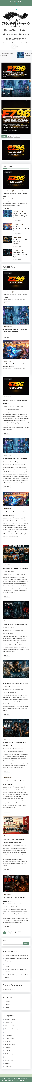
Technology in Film (9, 1060)
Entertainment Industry (19, 117)
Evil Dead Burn (14, 906)
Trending (17, 136)
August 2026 (8, 1001)
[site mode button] (13, 46)
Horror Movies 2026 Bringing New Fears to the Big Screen (20, 255)
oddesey (13, 692)
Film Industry (8, 1041)
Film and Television (9, 1038)
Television (7, 1063)
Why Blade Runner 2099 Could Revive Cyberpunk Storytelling (20, 216)
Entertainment (7, 71)
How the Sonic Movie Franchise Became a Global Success (21, 229)
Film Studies (8, 1050)
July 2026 (7, 1004)
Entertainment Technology (11, 1029)
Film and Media (8, 1035)
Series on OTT (18, 237)
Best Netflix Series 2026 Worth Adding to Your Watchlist (20, 242)
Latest (4, 136)
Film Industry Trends (10, 1044)
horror (13, 633)
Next (20, 933)
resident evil (20, 751)
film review (14, 751)
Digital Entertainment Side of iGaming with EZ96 (16, 955)
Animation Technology (10, 1019)
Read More (6, 208)
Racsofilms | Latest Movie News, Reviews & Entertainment (16, 34)
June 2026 (7, 1007)
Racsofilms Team (18, 299)
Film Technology (9, 1053)
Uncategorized (8, 1066)
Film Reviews (7, 680)
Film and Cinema (8, 89)
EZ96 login (16, 409)
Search (4, 940)
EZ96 (12, 409)
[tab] (4, 136)
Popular (10, 136)
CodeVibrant (23, 1080)
